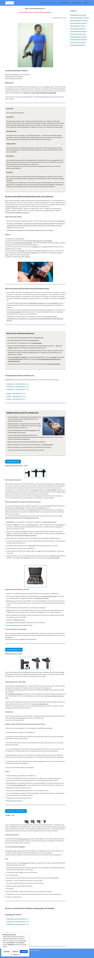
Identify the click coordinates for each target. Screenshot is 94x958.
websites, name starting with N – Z (16, 399)
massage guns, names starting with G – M (18, 921)
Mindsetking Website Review (77, 45)
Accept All (24, 951)
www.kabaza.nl (11, 622)
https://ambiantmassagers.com (14, 800)
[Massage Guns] (9, 2)
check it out (27, 842)
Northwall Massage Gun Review (78, 36)
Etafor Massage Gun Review (77, 26)
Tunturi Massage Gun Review (77, 42)
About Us (86, 3)
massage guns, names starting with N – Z (18, 924)
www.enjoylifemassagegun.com (15, 625)
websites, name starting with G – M (16, 396)
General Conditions (34, 950)
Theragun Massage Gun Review (78, 39)
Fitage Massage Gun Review (77, 28)
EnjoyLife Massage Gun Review (78, 23)
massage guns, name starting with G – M (18, 386)
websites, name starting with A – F (16, 393)
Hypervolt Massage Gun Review (78, 31)
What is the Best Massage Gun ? (49, 3)
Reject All (15, 951)
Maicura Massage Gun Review (78, 34)
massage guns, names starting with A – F (17, 918)
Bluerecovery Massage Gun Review (79, 17)
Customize (7, 951)
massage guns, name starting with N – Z (18, 389)
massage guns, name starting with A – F (17, 384)
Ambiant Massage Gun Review (78, 15)
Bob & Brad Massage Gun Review (79, 20)
